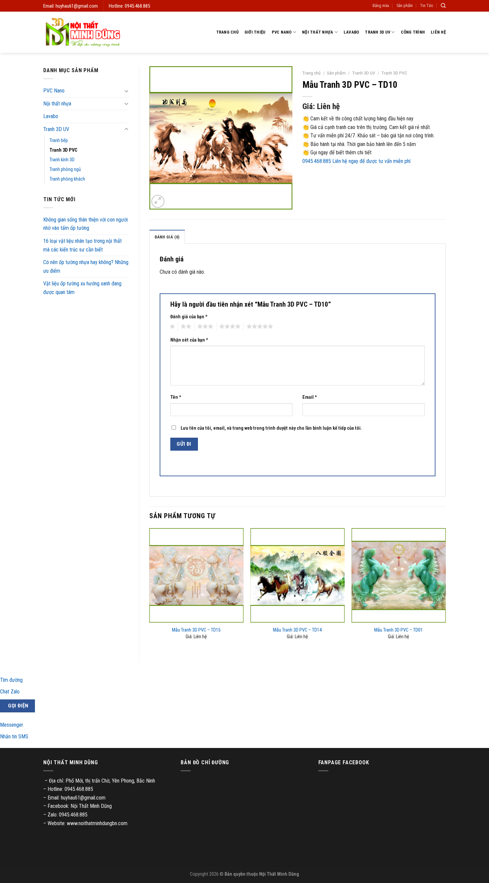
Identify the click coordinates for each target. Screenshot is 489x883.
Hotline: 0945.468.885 (129, 6)
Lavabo (351, 32)
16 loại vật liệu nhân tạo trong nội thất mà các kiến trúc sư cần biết (82, 245)
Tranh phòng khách (67, 179)
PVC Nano (282, 32)
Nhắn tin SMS (14, 736)
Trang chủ (227, 32)
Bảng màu (381, 5)
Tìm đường (11, 680)
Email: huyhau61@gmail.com (70, 6)
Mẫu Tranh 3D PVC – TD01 (398, 630)
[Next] (445, 589)
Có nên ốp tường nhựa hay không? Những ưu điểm (85, 266)
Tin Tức (426, 5)
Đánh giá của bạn (189, 317)
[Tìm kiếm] (443, 5)
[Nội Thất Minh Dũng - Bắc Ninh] (82, 32)
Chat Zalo (10, 691)
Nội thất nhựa (317, 32)
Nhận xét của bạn (189, 340)
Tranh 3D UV (377, 32)
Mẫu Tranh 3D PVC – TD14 (297, 630)
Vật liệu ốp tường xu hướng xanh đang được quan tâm (82, 287)
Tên (175, 397)
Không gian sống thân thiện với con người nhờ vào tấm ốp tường (85, 224)
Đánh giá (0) (167, 236)
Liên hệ (438, 32)
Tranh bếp (59, 140)
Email (309, 397)
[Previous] (150, 589)
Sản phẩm (405, 5)
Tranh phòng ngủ (65, 169)
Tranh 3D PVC (64, 150)
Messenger (11, 725)
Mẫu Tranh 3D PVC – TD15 (196, 630)
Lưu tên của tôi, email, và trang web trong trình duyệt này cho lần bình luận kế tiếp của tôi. (271, 428)
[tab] (167, 237)
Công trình (413, 32)
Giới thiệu (255, 32)
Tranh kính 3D (62, 160)
